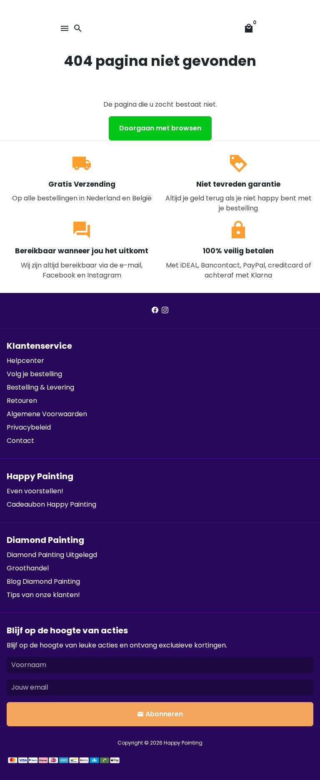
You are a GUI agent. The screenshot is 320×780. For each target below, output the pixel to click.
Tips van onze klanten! (43, 595)
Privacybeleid (29, 427)
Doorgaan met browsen (160, 128)
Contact (20, 440)
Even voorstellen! (35, 491)
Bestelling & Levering (40, 387)
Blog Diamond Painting (43, 581)
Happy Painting (183, 742)
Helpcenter (25, 360)
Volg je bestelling (34, 374)
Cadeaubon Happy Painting (51, 504)
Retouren (22, 400)
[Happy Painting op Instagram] (165, 310)
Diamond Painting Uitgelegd (52, 555)
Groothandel (28, 568)
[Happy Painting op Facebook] (155, 310)
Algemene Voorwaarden (47, 414)
